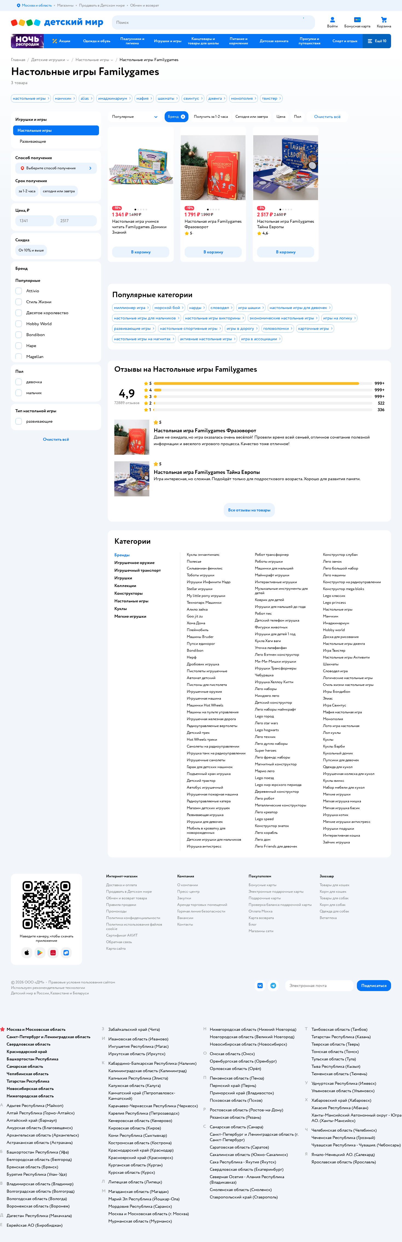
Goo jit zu (195, 616)
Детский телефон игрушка (277, 620)
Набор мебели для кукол (344, 787)
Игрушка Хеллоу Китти (274, 682)
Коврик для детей (269, 600)
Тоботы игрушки (200, 575)
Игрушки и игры (31, 119)
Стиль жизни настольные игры (348, 685)
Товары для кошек (334, 885)
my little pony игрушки (206, 596)
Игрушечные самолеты (206, 760)
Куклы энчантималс (203, 555)
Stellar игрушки (199, 589)
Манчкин (330, 616)
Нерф (191, 657)
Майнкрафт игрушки (272, 575)
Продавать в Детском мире (129, 891)
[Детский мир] (57, 22)
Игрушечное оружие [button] (134, 562)
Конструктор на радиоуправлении (352, 582)
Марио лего (265, 771)
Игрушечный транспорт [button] (137, 570)
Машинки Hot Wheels (205, 705)
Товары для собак (334, 898)
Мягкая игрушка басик (341, 808)
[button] (377, 41)
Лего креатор (266, 812)
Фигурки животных (271, 627)
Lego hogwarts (267, 730)
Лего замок (332, 561)
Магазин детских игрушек (208, 808)
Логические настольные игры (348, 678)
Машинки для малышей (274, 568)
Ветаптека (328, 917)
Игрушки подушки (338, 828)
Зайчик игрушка (336, 842)
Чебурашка (264, 675)
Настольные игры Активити (346, 657)
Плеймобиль (197, 630)
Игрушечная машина (204, 698)
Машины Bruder (200, 637)
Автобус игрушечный (205, 787)
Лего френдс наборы (272, 757)
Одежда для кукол (338, 767)
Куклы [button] (120, 608)
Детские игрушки (48, 59)
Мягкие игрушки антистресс (347, 822)
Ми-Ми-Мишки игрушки (275, 661)
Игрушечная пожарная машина (212, 794)
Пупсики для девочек (341, 760)
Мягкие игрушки (337, 794)
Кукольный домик (338, 753)
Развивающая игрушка (205, 815)
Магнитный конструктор (276, 764)
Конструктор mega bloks (343, 589)
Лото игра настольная (341, 726)
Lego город (264, 716)
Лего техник (265, 737)
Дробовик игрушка (203, 664)
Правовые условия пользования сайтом (81, 982)
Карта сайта (116, 948)
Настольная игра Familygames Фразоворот (205, 430)
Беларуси (81, 993)
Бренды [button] (122, 555)
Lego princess (334, 602)
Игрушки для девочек (205, 822)
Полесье (194, 561)
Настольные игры (92, 59)
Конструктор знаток (272, 826)
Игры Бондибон (336, 691)
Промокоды (116, 911)
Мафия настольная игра (342, 712)
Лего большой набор (340, 568)
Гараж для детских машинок (210, 767)
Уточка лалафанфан (271, 648)
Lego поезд (264, 778)
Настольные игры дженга (344, 644)
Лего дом (262, 839)
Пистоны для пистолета (207, 685)
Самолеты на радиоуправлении (213, 746)
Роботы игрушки (269, 561)
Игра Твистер (334, 650)
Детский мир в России (30, 993)
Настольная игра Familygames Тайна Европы (207, 472)
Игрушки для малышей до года (280, 607)
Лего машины (334, 575)
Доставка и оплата (121, 885)
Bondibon (195, 650)
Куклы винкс (333, 781)
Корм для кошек (333, 891)
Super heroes (265, 750)
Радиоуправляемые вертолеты (212, 726)
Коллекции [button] (125, 585)
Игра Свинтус (334, 705)
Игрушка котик (335, 815)
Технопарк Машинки (204, 602)
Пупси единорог (201, 644)
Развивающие (33, 141)
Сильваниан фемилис (205, 568)
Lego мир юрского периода (278, 785)
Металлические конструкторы (280, 805)
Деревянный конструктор (277, 791)
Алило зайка (197, 609)
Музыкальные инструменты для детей (281, 590)
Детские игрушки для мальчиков (214, 839)
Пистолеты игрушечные (207, 671)
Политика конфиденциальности (133, 917)
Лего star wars (266, 723)
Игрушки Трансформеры (275, 668)
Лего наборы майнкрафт (275, 709)
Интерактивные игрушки (276, 582)
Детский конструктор (273, 702)
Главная (18, 59)
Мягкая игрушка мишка (342, 801)
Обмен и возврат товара (126, 898)
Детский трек (198, 733)
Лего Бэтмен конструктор (277, 655)
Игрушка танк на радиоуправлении (216, 753)
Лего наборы (266, 689)
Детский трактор (201, 781)
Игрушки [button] (123, 578)
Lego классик (334, 596)
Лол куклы (332, 733)
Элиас (328, 698)
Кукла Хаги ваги (268, 641)
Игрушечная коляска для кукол (348, 774)
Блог (253, 924)
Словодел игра (335, 671)
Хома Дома (196, 623)
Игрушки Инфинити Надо (209, 582)
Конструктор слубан (340, 555)
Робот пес (263, 613)
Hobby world (334, 630)
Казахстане (59, 993)
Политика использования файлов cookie (134, 926)
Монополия (333, 719)
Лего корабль (266, 833)
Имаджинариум (336, 623)
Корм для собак (333, 904)
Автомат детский (201, 678)
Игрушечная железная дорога (211, 719)
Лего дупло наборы (271, 744)
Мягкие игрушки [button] (130, 616)
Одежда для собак (334, 911)
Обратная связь (119, 942)
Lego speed (264, 819)
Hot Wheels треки (202, 739)
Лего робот (264, 798)
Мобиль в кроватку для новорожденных (206, 830)
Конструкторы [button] (128, 593)
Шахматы (331, 664)
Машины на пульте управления (212, 712)
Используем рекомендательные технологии (48, 987)
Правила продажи (121, 904)
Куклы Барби (334, 746)
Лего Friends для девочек (276, 846)
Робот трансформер (272, 555)
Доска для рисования (341, 637)
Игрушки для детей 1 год (275, 634)
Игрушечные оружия (204, 691)
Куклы (328, 739)
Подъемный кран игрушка (209, 774)
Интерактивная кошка (341, 835)
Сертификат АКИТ (122, 935)
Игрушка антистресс (204, 846)
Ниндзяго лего (267, 696)
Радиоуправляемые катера (209, 801)
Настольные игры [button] (131, 601)
